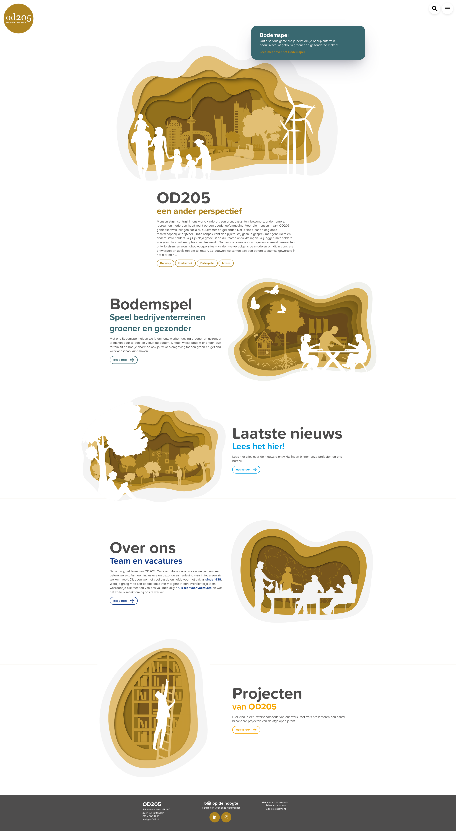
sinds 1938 (213, 579)
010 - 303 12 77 (150, 816)
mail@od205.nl (150, 819)
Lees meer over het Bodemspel (282, 51)
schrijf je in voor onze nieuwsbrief (221, 807)
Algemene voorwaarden (275, 802)
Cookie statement (276, 809)
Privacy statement (276, 805)
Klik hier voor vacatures (195, 587)
